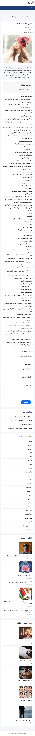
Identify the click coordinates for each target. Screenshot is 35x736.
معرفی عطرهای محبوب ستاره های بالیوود (20, 428)
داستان (30, 475)
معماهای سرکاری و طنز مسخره (23, 416)
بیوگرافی (29, 460)
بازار (31, 452)
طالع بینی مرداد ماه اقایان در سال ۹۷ (21, 420)
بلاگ (27, 16)
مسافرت (29, 529)
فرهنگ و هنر (28, 514)
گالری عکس (28, 522)
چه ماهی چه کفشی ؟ (26, 424)
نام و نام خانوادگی (26, 369)
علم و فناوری (28, 510)
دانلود (30, 479)
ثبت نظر (26, 402)
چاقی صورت (28, 472)
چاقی (30, 464)
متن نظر (28, 385)
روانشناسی (29, 487)
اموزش (30, 449)
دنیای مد (29, 483)
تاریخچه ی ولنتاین (24, 89)
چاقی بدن (29, 468)
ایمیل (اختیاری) (26, 377)
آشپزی (30, 445)
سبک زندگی (28, 499)
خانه (31, 16)
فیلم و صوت (28, 518)
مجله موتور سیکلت (26, 526)
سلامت (30, 506)
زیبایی (30, 495)
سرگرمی (22, 16)
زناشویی (29, 491)
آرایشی (30, 441)
